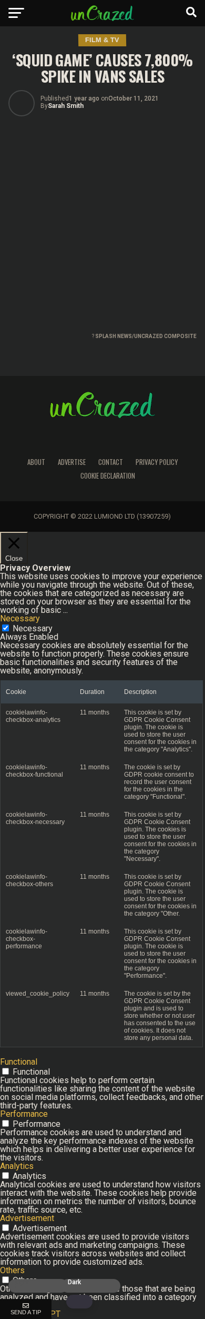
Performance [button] (24, 1114)
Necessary (33, 628)
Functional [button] (18, 1062)
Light (22, 1282)
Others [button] (12, 1270)
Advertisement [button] (27, 1218)
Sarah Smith (66, 106)
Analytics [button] (17, 1166)
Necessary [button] (20, 618)
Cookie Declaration (107, 476)
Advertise (72, 462)
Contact (110, 462)
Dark (74, 1282)
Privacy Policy (157, 462)
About (36, 462)
